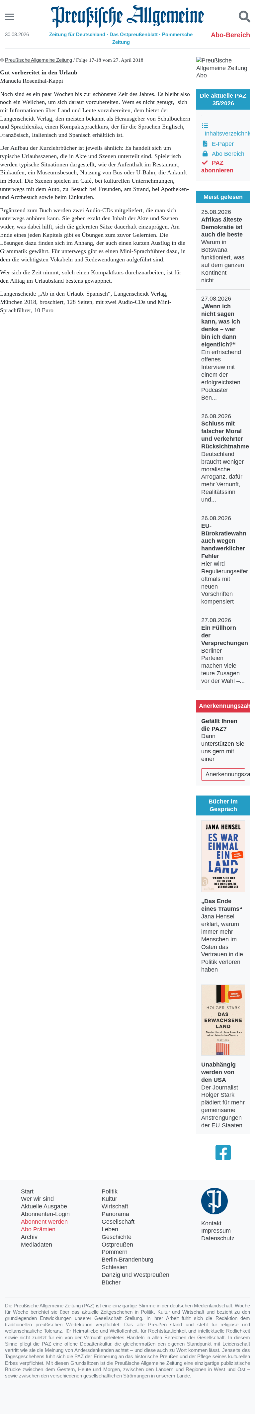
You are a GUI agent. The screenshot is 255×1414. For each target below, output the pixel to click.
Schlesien (115, 1267)
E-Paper (221, 144)
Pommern (115, 1252)
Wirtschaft (115, 1206)
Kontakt (211, 1223)
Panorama (115, 1214)
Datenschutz (217, 1238)
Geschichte (116, 1237)
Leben (110, 1229)
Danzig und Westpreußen (135, 1275)
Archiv (29, 1237)
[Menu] (10, 16)
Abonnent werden (44, 1221)
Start (27, 1191)
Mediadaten (36, 1244)
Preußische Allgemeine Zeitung (38, 60)
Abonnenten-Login (45, 1214)
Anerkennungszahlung (225, 774)
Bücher (111, 1282)
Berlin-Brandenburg (127, 1259)
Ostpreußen (117, 1244)
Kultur (109, 1198)
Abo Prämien (38, 1229)
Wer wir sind (37, 1198)
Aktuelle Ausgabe (44, 1206)
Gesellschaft (118, 1221)
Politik (110, 1191)
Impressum (216, 1230)
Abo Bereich (226, 153)
